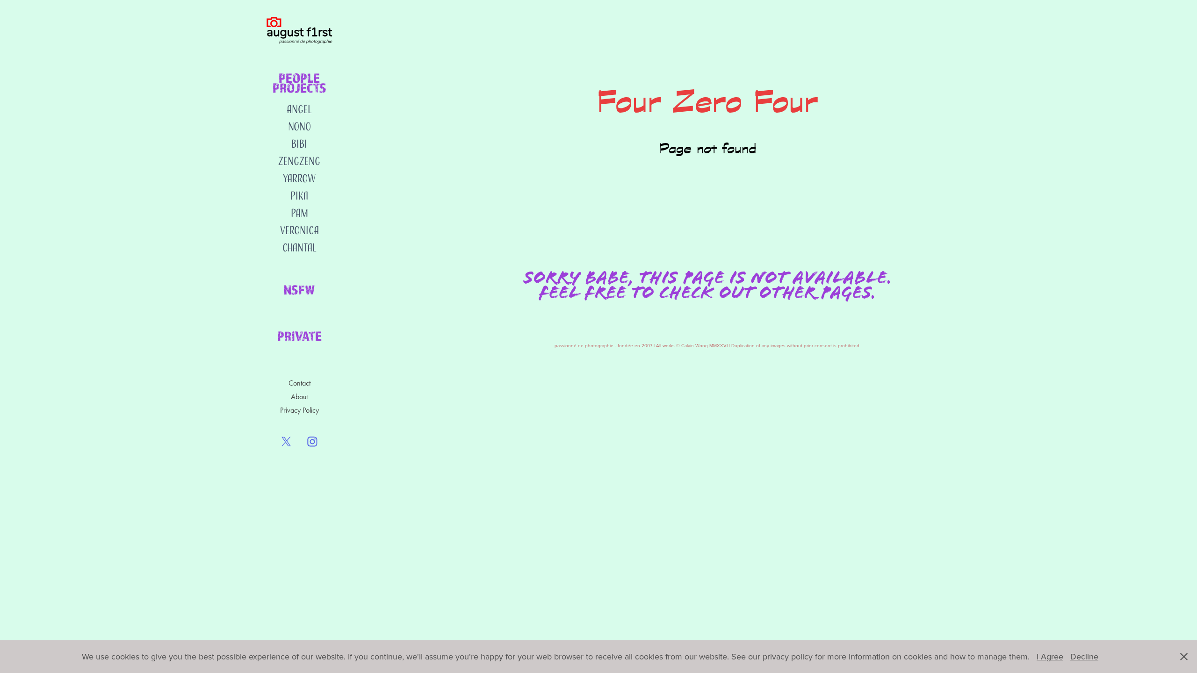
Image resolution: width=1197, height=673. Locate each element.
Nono (299, 126)
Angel (299, 109)
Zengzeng (299, 161)
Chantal (299, 247)
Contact (299, 383)
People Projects (299, 82)
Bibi (299, 143)
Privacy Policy (299, 410)
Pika (299, 195)
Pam (299, 213)
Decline (1084, 656)
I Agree (1050, 656)
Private (299, 336)
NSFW (299, 289)
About (299, 396)
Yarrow (299, 178)
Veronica (299, 230)
